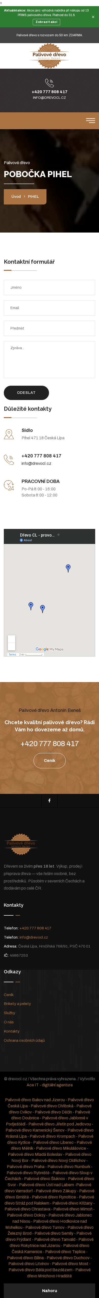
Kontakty (12, 1031)
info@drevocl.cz (49, 98)
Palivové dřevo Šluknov (44, 1178)
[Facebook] (49, 800)
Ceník (8, 995)
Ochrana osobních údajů (24, 1040)
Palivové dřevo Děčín (53, 1112)
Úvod (16, 197)
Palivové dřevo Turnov (44, 1227)
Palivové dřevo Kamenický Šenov (35, 1130)
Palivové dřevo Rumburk (68, 1166)
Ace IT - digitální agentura (50, 1085)
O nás (9, 1022)
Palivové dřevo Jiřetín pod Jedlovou (59, 1124)
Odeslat (26, 393)
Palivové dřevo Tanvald (54, 1239)
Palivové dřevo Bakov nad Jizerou (35, 1100)
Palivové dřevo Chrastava (27, 1209)
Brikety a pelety (17, 1004)
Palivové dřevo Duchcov (68, 1258)
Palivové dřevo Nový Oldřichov (58, 1160)
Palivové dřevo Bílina (25, 1258)
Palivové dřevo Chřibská (52, 1106)
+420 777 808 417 (50, 92)
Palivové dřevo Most (70, 1263)
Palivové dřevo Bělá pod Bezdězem (40, 1270)
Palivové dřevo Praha (25, 1166)
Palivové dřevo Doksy (26, 1215)
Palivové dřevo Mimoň (72, 1209)
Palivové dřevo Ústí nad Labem (46, 1185)
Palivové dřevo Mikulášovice (61, 1148)
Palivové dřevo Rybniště (28, 1173)
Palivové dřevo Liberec (53, 1142)
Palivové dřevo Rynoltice (54, 1197)
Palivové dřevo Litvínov (28, 1263)
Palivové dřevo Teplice (65, 1252)
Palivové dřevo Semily (54, 1233)
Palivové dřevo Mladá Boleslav (35, 1154)
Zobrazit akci (46, 22)
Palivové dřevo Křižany (72, 1203)
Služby (9, 1013)
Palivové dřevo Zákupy (56, 1191)
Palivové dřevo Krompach (52, 1136)
